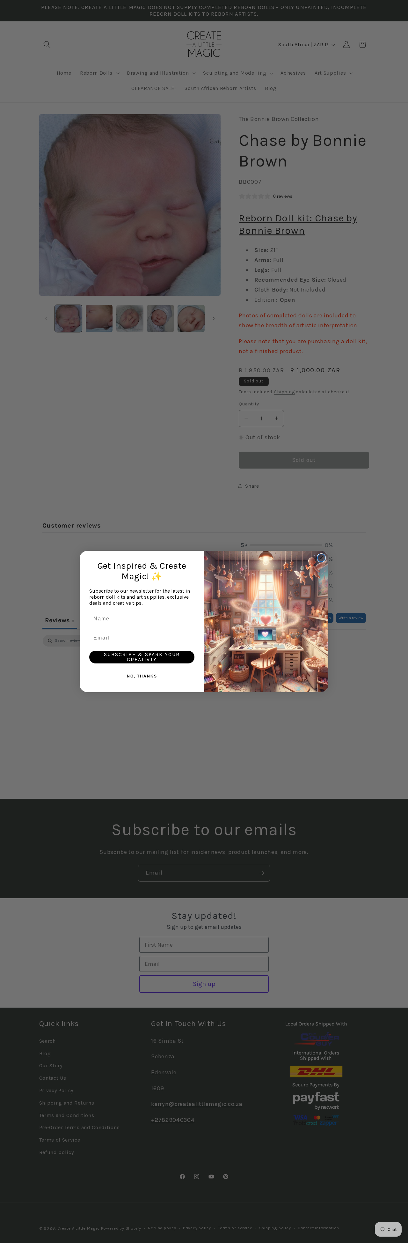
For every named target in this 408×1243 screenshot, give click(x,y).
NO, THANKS (142, 676)
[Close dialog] (321, 558)
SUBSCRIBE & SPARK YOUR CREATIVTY (142, 656)
